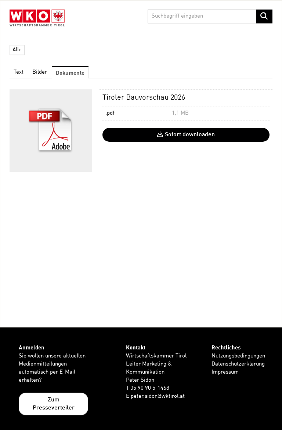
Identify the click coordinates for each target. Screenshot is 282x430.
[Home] (39, 18)
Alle (17, 50)
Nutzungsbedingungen (238, 356)
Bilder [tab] (39, 72)
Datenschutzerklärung (238, 364)
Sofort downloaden (190, 135)
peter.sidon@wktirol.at (158, 396)
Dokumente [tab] (70, 72)
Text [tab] (19, 72)
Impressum (225, 372)
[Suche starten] (264, 16)
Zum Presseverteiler (54, 404)
